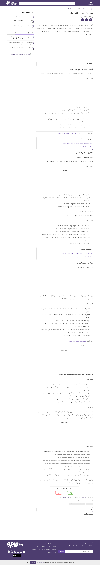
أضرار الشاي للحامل (18, 26)
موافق (33, 562)
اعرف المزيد (40, 562)
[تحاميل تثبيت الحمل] (29, 21)
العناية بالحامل (89, 504)
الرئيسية (90, 9)
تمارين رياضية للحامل (80, 504)
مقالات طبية (83, 9)
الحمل (77, 9)
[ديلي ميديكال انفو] (11, 3)
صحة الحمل (71, 504)
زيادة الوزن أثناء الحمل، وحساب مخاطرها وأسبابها (72, 133)
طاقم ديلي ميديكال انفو (65, 497)
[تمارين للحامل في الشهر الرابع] (29, 48)
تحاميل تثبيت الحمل (18, 20)
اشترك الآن (62, 551)
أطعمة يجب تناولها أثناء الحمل (77, 341)
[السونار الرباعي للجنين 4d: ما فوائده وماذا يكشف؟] (29, 37)
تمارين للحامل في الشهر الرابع (16, 47)
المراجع (89, 509)
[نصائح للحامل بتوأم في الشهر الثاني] (29, 43)
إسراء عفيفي (83, 497)
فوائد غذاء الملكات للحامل (84, 147)
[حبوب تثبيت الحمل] (29, 17)
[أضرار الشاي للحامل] (29, 27)
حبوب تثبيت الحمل (18, 17)
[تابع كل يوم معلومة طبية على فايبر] (20, 54)
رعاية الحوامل (70, 9)
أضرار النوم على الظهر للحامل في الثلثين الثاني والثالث (77, 143)
